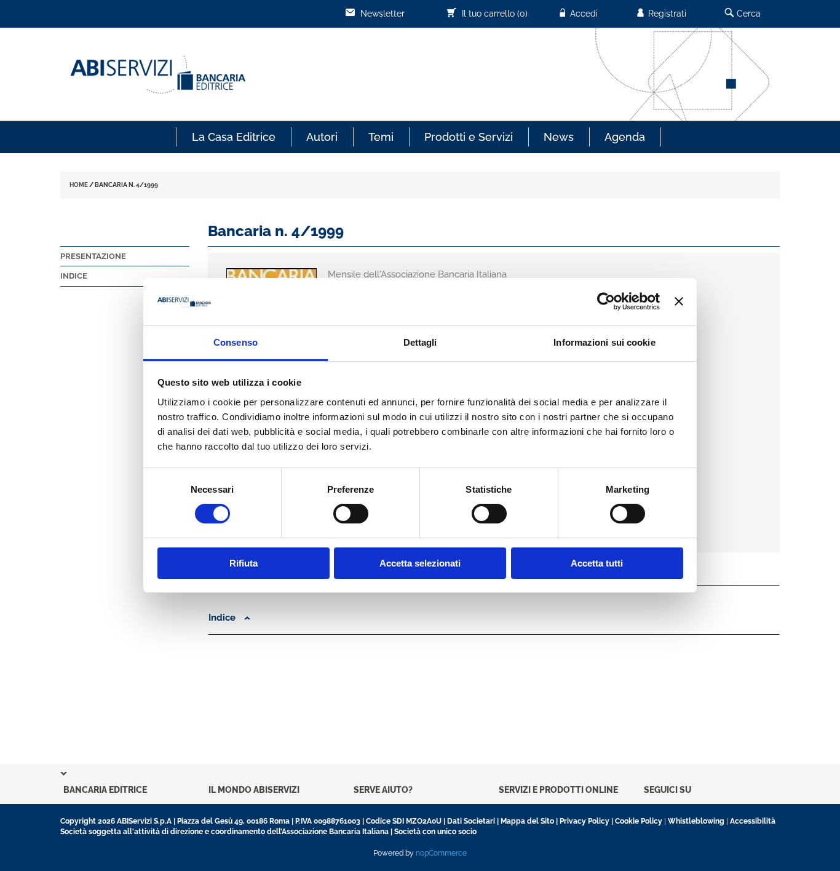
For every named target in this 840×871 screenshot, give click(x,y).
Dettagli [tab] (420, 342)
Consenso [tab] (235, 342)
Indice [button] (223, 617)
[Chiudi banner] (679, 301)
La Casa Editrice (233, 136)
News (559, 136)
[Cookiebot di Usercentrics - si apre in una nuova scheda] (606, 301)
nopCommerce (441, 853)
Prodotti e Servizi (468, 136)
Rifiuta (243, 563)
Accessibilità (752, 821)
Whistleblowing (696, 821)
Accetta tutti (597, 563)
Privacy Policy (584, 821)
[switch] (350, 513)
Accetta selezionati (420, 563)
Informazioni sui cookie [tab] (604, 342)
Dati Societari (471, 821)
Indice (73, 275)
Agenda (624, 136)
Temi (381, 136)
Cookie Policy (638, 821)
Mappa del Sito (527, 821)
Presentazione (93, 256)
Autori (322, 136)
